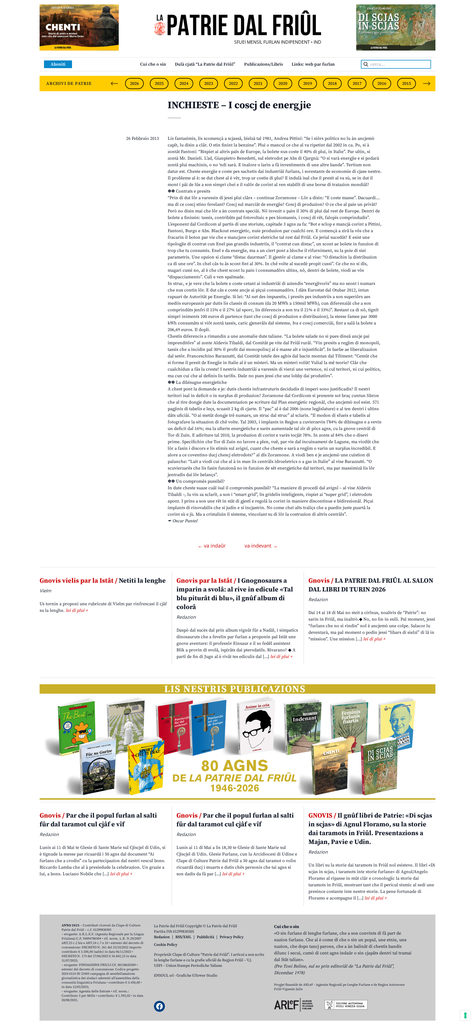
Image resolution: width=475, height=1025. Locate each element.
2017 (357, 83)
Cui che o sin (153, 64)
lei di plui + (77, 610)
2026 (134, 83)
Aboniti (58, 64)
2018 (332, 83)
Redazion (162, 937)
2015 (406, 83)
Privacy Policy (232, 937)
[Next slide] (426, 83)
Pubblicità (205, 937)
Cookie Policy (165, 944)
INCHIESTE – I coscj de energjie (239, 105)
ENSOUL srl (164, 975)
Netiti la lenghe (103, 581)
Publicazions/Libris (263, 64)
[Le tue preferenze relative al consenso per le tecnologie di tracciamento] (465, 1015)
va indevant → (261, 545)
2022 (233, 83)
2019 (307, 83)
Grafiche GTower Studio (196, 975)
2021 (258, 83)
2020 (282, 83)
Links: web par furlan (313, 64)
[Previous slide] (114, 83)
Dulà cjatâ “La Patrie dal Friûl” (205, 64)
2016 (381, 83)
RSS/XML (183, 937)
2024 (183, 83)
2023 (208, 83)
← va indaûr (212, 545)
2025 (159, 83)
